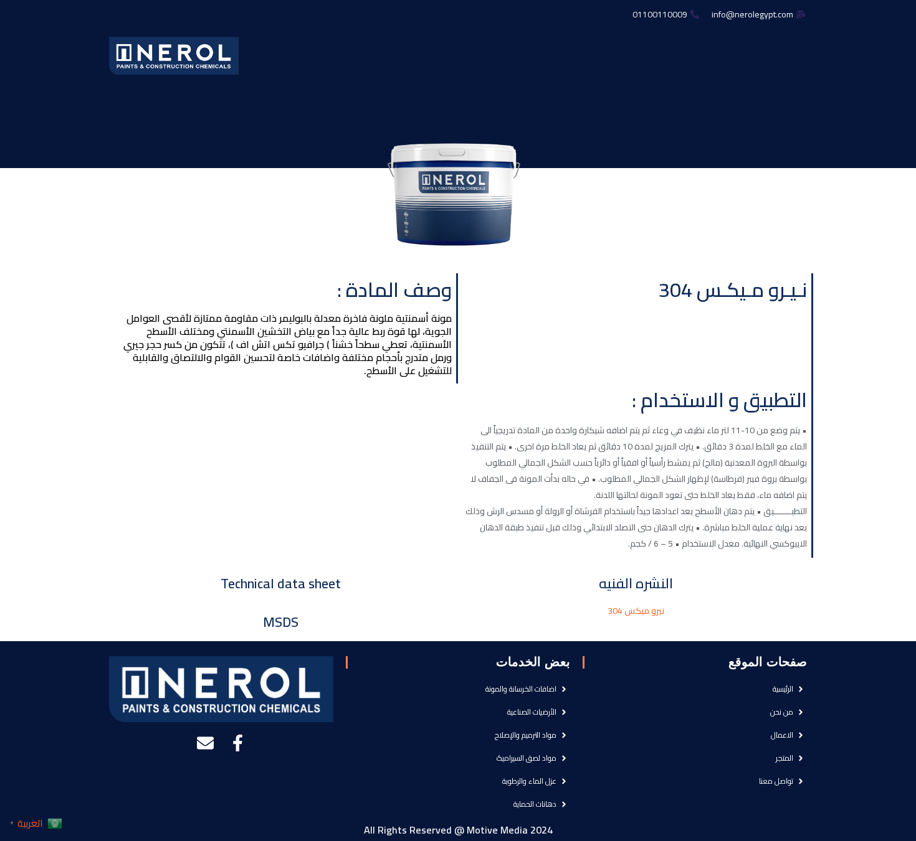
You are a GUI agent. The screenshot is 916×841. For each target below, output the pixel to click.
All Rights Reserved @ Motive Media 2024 (458, 829)
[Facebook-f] (237, 743)
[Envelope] (205, 743)
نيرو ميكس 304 (636, 611)
